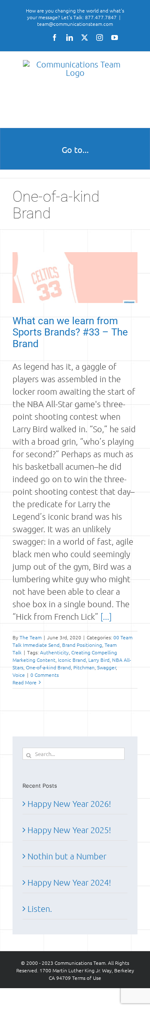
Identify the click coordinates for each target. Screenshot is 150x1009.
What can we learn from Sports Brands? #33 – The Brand (70, 332)
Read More (24, 682)
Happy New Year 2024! (69, 882)
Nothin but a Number (67, 856)
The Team (31, 637)
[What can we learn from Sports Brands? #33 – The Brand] (75, 277)
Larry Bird (99, 659)
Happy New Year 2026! (69, 804)
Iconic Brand (72, 659)
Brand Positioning (82, 644)
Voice (18, 674)
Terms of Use (86, 977)
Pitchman (84, 667)
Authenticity (54, 652)
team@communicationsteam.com (75, 23)
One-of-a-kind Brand (48, 667)
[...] (106, 616)
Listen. (40, 909)
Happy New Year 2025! (69, 830)
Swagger (106, 667)
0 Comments (44, 674)
